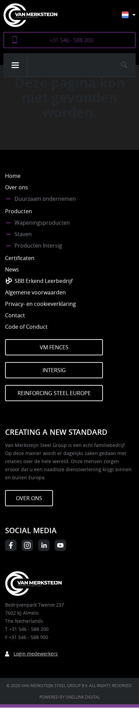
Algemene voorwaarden (35, 292)
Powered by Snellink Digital (69, 697)
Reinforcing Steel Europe (54, 393)
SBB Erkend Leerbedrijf (44, 281)
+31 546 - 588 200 (71, 40)
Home (13, 176)
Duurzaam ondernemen (45, 198)
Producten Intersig (38, 245)
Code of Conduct (26, 326)
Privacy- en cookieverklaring (40, 304)
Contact (15, 315)
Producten (18, 211)
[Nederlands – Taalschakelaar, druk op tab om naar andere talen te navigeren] (134, 18)
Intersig (54, 370)
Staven (23, 234)
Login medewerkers (35, 653)
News (12, 269)
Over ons (16, 187)
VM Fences (54, 347)
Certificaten (19, 258)
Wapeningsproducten (42, 222)
